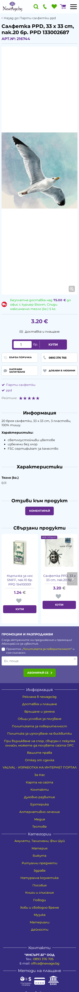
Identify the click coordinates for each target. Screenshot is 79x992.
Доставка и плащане (39, 704)
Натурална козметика (39, 878)
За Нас (39, 775)
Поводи (39, 900)
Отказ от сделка (39, 760)
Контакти (40, 790)
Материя (39, 848)
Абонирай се (37, 672)
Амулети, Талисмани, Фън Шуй (39, 841)
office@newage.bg (45, 963)
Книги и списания (39, 893)
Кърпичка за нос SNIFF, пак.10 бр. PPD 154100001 (20, 580)
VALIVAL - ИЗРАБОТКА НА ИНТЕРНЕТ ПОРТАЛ (40, 767)
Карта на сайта (39, 782)
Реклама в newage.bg (39, 697)
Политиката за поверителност (47, 649)
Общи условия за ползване (39, 719)
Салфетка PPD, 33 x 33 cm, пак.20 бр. (59, 578)
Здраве (40, 871)
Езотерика (39, 804)
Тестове (39, 827)
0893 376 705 (43, 959)
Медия (39, 819)
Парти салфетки (20, 385)
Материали (39, 922)
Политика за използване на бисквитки (39, 733)
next (72, 578)
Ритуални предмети (39, 863)
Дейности (39, 929)
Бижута (39, 856)
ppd (9, 390)
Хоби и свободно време (39, 907)
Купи (53, 345)
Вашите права (39, 753)
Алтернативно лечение (39, 812)
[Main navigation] (73, 6)
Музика (39, 915)
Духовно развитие (39, 797)
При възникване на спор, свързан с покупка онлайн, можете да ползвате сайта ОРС (39, 743)
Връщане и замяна (39, 711)
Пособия (39, 885)
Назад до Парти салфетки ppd (30, 18)
